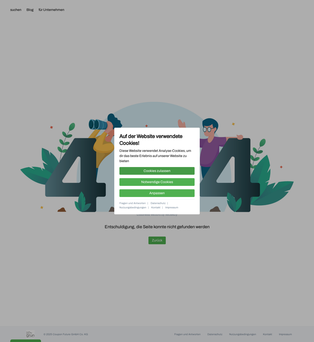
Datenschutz (158, 203)
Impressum (171, 207)
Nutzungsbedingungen (132, 207)
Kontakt (155, 207)
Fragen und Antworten (132, 203)
